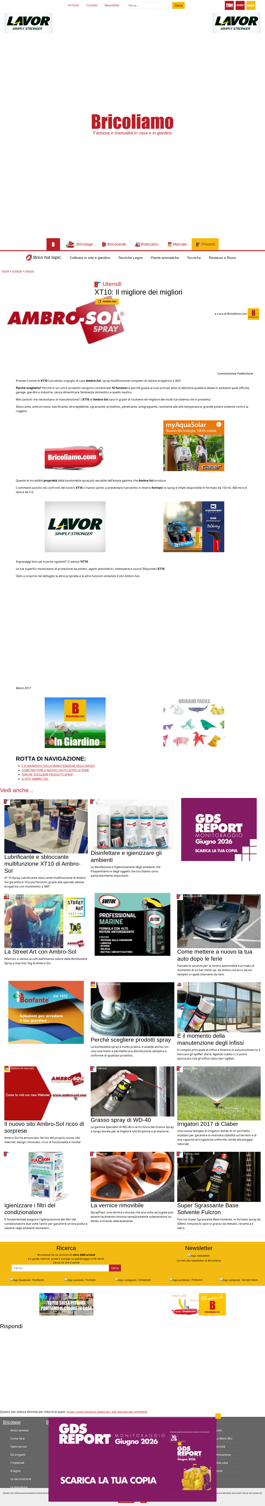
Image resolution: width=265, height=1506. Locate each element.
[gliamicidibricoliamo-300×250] (75, 446)
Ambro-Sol (109, 301)
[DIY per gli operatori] (229, 5)
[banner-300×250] (75, 526)
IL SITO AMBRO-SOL (35, 779)
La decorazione (20, 1479)
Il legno (15, 1471)
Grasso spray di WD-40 (121, 1120)
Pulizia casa (220, 1463)
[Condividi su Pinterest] (6, 383)
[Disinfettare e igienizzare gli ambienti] (132, 824)
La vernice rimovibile (117, 1205)
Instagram (144, 1280)
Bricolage (12, 1422)
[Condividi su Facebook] (6, 375)
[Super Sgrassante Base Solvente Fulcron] (219, 1176)
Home (5, 271)
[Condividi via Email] (6, 407)
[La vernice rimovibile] (132, 1176)
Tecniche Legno (130, 258)
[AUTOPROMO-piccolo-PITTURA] (66, 1304)
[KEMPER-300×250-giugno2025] (193, 526)
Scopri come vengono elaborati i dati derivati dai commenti (107, 1412)
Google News (249, 1280)
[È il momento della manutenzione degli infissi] (219, 1007)
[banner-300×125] (28, 23)
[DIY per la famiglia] (240, 5)
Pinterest (196, 1280)
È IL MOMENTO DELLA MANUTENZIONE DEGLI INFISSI (58, 766)
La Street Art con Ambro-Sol (40, 951)
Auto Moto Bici (222, 1438)
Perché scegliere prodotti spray (131, 1039)
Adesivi (217, 1430)
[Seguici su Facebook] (17, 5)
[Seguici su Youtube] (11, 5)
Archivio (73, 5)
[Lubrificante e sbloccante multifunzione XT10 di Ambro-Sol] (46, 826)
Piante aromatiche (165, 258)
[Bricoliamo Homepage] (53, 244)
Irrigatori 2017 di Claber (207, 1124)
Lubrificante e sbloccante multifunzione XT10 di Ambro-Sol (42, 864)
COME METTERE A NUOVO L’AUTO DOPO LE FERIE (55, 770)
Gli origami (17, 1455)
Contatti (91, 5)
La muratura (18, 1487)
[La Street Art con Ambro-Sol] (46, 921)
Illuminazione (221, 1455)
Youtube (90, 1280)
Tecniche (194, 258)
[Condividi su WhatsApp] (6, 399)
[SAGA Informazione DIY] (251, 5)
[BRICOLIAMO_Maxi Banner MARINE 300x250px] (132, 924)
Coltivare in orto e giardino (90, 258)
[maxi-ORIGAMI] (193, 722)
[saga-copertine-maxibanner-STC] (219, 829)
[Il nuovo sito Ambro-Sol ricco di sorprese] (46, 1093)
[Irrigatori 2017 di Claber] (219, 1093)
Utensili (29, 271)
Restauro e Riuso (222, 258)
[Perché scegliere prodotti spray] (132, 1009)
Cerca (178, 5)
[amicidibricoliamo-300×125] (199, 1304)
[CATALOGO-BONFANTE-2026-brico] (46, 1012)
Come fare (17, 1438)
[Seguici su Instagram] (24, 5)
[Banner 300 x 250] (193, 446)
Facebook (38, 1280)
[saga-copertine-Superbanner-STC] (132, 1459)
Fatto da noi (18, 1447)
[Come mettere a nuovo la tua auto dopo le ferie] (219, 921)
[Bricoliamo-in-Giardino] (75, 722)
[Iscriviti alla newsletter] (199, 1255)
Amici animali (19, 1430)
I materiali (17, 1463)
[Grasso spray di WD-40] (132, 1091)
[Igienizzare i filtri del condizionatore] (46, 1176)
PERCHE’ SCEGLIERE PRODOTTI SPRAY (47, 775)
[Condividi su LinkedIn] (6, 391)
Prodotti (17, 271)
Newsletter (112, 5)
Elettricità (218, 1447)
